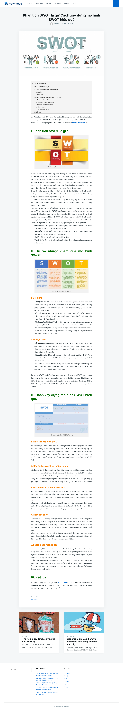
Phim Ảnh (39, 3)
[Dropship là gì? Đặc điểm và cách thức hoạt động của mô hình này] (84, 622)
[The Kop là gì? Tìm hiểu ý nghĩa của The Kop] (39, 622)
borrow (56, 23)
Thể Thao (49, 3)
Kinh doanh (34, 599)
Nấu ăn (66, 3)
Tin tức (74, 3)
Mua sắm (58, 3)
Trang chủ (29, 3)
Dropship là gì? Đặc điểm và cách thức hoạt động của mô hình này (82, 642)
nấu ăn (66, 679)
